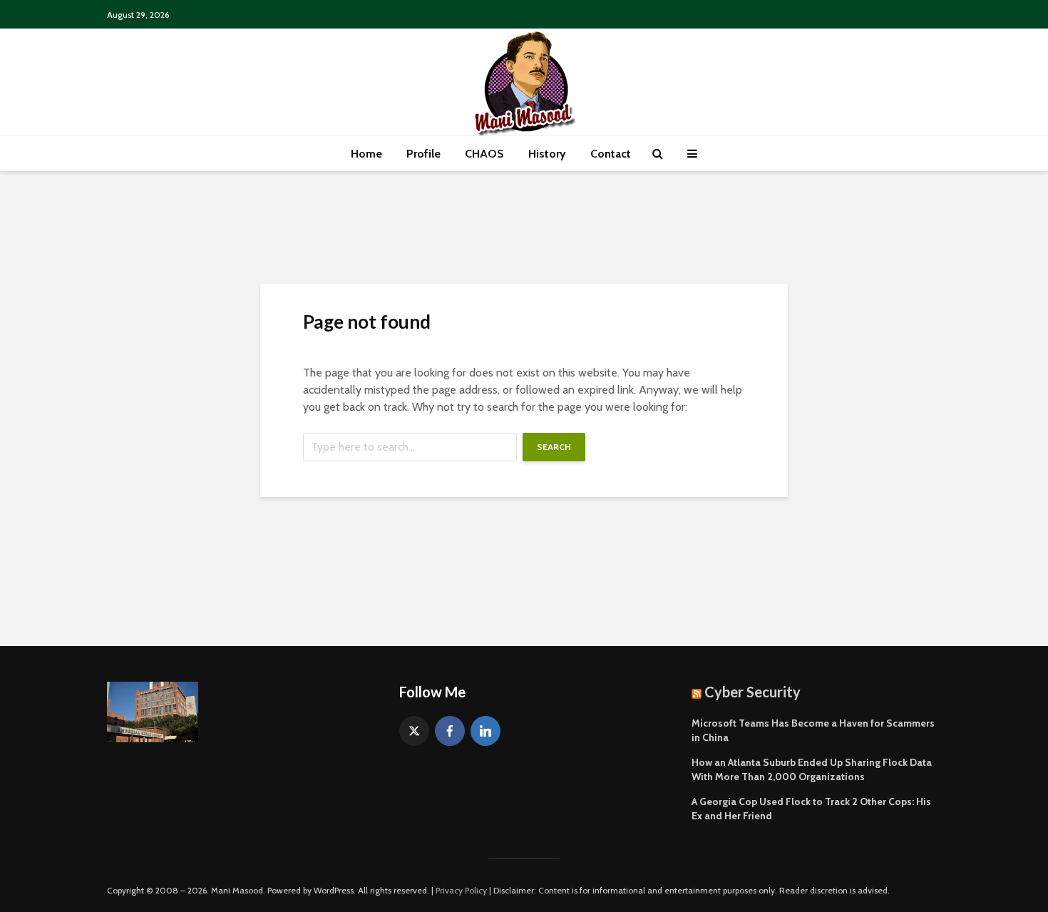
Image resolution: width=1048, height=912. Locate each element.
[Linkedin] (485, 731)
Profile (423, 153)
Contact (610, 153)
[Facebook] (450, 731)
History (547, 153)
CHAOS (484, 153)
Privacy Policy (461, 890)
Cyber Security (752, 691)
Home (366, 153)
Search (554, 446)
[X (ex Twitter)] (414, 731)
